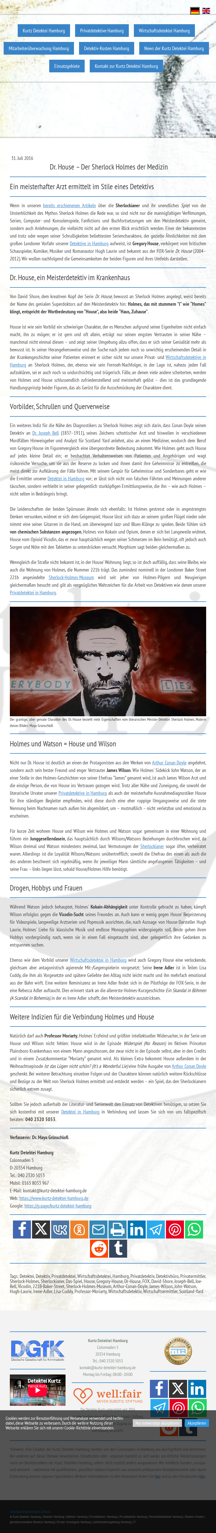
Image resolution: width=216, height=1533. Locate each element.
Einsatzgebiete (67, 66)
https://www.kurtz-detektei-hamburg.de (53, 1198)
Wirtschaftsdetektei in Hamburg (98, 960)
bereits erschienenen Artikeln (69, 205)
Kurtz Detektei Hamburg (44, 30)
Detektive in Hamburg (89, 243)
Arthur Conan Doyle (169, 762)
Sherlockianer (152, 846)
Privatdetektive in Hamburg (82, 793)
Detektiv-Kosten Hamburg (106, 48)
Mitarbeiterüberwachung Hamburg (39, 48)
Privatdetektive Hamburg (102, 30)
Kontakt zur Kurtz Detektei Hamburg (126, 66)
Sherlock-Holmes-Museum (71, 577)
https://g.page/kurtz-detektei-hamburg (57, 1205)
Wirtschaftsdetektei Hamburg (164, 30)
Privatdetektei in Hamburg (33, 592)
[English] (206, 10)
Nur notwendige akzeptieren (157, 1423)
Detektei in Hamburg (66, 478)
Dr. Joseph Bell (45, 433)
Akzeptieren (197, 1423)
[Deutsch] (195, 10)
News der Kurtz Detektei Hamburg (174, 48)
